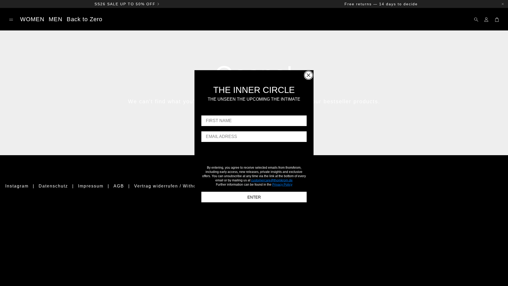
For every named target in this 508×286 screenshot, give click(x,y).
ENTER (254, 197)
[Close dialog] (308, 75)
